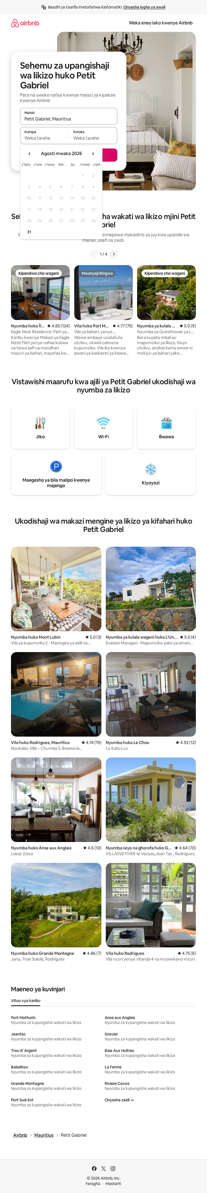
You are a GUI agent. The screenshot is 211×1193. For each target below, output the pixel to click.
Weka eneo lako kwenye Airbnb (161, 23)
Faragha (93, 1183)
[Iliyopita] (93, 254)
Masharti (113, 1183)
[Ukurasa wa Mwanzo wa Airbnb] (25, 23)
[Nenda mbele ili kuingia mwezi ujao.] (93, 153)
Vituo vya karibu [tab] (25, 1000)
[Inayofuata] (113, 254)
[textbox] (44, 138)
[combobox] (68, 119)
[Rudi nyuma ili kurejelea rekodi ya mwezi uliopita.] (29, 153)
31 (29, 231)
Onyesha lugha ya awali (144, 7)
